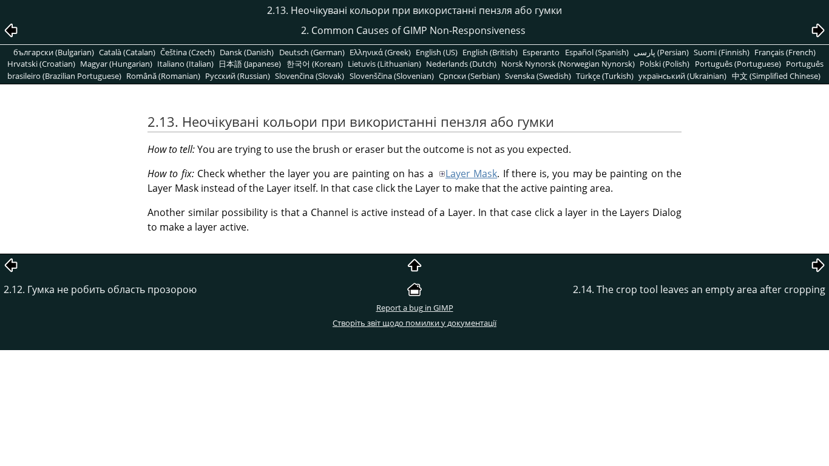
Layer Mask (471, 173)
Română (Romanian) (163, 75)
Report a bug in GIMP (414, 307)
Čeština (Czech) (187, 52)
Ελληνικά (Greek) (380, 52)
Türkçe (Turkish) (605, 75)
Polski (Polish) (664, 63)
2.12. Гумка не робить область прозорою (100, 289)
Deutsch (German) (312, 52)
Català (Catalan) (127, 52)
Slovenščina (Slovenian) (392, 75)
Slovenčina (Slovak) (309, 75)
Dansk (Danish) (247, 52)
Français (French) (785, 52)
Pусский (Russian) (237, 75)
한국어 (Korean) (314, 63)
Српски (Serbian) (469, 75)
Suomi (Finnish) (721, 52)
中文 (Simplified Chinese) (776, 75)
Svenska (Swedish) (538, 75)
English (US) (437, 52)
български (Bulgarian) (53, 52)
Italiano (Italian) (185, 63)
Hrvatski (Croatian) (41, 63)
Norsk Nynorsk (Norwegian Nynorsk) (568, 63)
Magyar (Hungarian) (116, 63)
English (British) (490, 52)
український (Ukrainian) (682, 75)
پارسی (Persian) (661, 52)
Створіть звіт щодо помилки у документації (414, 322)
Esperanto (541, 52)
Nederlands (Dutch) (461, 63)
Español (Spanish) (597, 52)
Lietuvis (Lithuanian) (384, 63)
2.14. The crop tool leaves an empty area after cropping (699, 289)
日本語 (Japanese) (249, 63)
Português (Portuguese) (738, 63)
